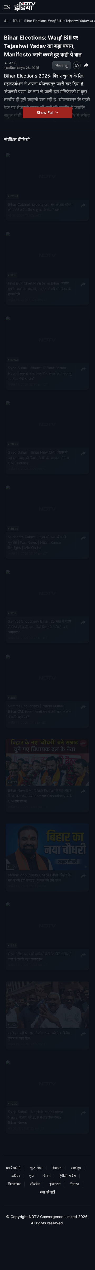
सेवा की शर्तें (47, 1192)
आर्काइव (76, 1167)
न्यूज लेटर (36, 1167)
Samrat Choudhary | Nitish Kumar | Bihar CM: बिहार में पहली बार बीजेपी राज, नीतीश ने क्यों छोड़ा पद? (39, 711)
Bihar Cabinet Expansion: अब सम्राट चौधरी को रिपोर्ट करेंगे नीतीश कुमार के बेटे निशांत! (40, 207)
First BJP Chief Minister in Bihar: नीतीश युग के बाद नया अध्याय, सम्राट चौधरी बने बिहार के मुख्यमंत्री (39, 288)
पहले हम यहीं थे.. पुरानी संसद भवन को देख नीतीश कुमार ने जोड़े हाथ (39, 1035)
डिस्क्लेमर (14, 1184)
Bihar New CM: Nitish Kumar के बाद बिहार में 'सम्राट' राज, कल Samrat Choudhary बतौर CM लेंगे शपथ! (40, 795)
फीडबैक (35, 1184)
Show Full (45, 112)
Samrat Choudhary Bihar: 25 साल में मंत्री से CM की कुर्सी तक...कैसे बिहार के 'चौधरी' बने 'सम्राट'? (39, 626)
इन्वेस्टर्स (54, 1184)
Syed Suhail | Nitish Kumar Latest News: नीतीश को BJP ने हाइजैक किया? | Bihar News (36, 1117)
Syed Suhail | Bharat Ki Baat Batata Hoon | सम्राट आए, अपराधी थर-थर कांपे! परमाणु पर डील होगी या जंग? (40, 373)
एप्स (31, 1175)
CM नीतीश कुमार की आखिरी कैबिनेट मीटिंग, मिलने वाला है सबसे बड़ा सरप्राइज (39, 956)
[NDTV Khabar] (25, 5)
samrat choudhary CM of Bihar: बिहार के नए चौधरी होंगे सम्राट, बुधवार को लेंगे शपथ (39, 877)
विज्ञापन (56, 1167)
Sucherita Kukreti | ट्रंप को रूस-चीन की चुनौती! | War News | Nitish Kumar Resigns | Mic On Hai (37, 542)
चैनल (46, 1175)
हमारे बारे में (13, 1167)
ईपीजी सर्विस (67, 1175)
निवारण (74, 1184)
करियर (15, 1175)
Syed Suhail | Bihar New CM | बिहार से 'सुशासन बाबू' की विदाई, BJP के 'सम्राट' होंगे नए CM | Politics (38, 457)
